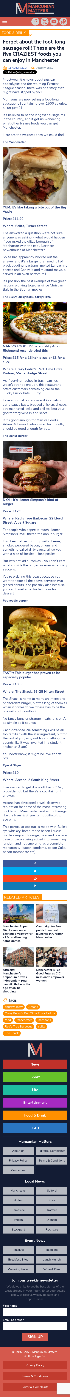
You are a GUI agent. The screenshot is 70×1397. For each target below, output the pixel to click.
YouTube (54, 21)
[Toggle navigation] (4, 21)
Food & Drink (14, 33)
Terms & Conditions (52, 1161)
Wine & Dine (51, 1269)
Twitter (45, 21)
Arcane (33, 1007)
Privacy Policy (18, 1161)
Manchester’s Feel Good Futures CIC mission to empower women (50, 975)
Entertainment (35, 1102)
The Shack (12, 1033)
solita (41, 1027)
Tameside (18, 1210)
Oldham (51, 1220)
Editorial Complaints (51, 1151)
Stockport (18, 1230)
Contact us (18, 1170)
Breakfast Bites (18, 1260)
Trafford (51, 1210)
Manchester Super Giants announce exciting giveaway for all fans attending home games (17, 933)
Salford (52, 1191)
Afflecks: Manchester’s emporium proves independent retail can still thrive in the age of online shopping (16, 981)
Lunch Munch (52, 1260)
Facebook (35, 21)
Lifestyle (18, 1250)
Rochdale (52, 1230)
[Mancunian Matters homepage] (35, 8)
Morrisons (44, 1020)
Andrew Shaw (44, 68)
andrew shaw (14, 1007)
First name (10, 1305)
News (35, 1064)
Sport (35, 1077)
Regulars (52, 1250)
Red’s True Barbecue (18, 1027)
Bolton (18, 1200)
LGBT (35, 1128)
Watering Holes (18, 1269)
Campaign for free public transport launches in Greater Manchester (49, 931)
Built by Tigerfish (35, 1356)
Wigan (18, 1220)
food (8, 1020)
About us (18, 1151)
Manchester (24, 1020)
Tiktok (63, 21)
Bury (52, 1200)
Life (35, 1089)
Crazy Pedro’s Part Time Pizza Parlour (30, 1013)
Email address (13, 1319)
